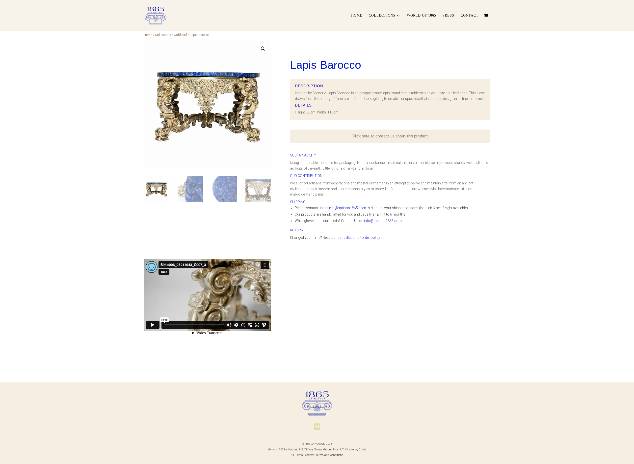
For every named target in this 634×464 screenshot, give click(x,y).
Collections (163, 35)
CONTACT (469, 15)
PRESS (448, 15)
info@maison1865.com (347, 208)
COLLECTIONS (382, 15)
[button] (263, 48)
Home (148, 35)
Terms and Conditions (329, 455)
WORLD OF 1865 (421, 15)
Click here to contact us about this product (390, 136)
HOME (356, 15)
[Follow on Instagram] (317, 426)
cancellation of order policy (359, 238)
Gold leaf (180, 35)
